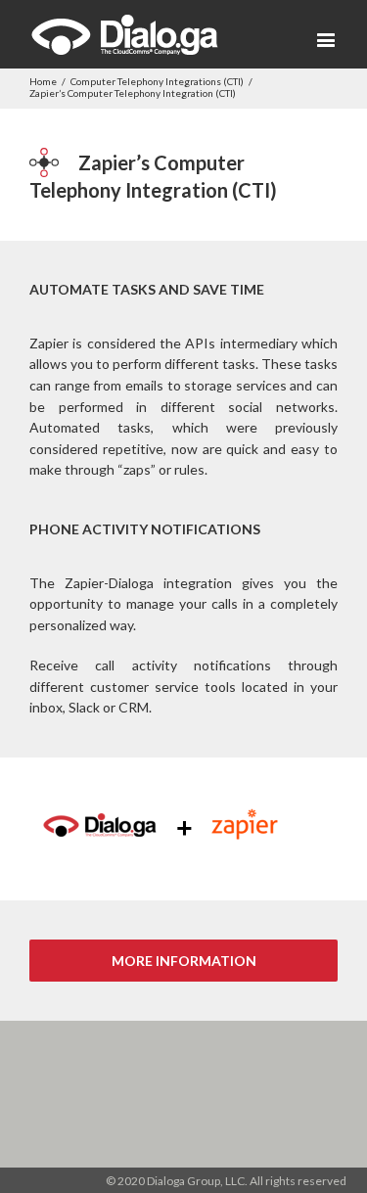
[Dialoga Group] (124, 34)
